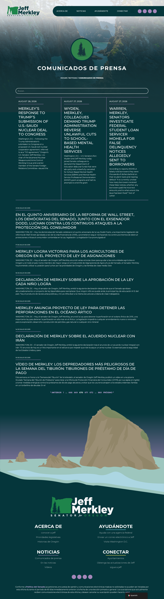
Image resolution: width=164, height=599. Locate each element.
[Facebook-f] (140, 11)
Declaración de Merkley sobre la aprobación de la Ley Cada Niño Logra (75, 281)
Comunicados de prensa (48, 558)
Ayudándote (101, 11)
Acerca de (62, 11)
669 (76, 392)
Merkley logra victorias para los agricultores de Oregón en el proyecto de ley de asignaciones (70, 253)
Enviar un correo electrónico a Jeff (116, 537)
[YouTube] (150, 11)
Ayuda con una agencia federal (115, 533)
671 (86, 392)
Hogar (64, 78)
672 (91, 392)
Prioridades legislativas (48, 537)
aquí (127, 592)
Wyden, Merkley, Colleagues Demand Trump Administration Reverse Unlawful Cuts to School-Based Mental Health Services (80, 130)
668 (70, 392)
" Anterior (55, 392)
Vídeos (48, 567)
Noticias (81, 11)
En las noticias (48, 563)
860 (100, 392)
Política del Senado (35, 587)
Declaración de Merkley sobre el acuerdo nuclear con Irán (75, 338)
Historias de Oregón (48, 541)
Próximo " (108, 392)
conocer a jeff (48, 533)
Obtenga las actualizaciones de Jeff (116, 563)
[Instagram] (145, 11)
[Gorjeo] (155, 11)
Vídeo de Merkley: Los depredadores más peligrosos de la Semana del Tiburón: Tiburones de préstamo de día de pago (76, 368)
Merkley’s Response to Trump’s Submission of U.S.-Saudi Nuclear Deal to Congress (33, 121)
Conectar (122, 11)
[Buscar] (145, 90)
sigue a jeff (115, 567)
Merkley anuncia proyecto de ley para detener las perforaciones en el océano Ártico (70, 310)
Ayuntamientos (116, 558)
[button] (132, 11)
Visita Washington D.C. (116, 541)
